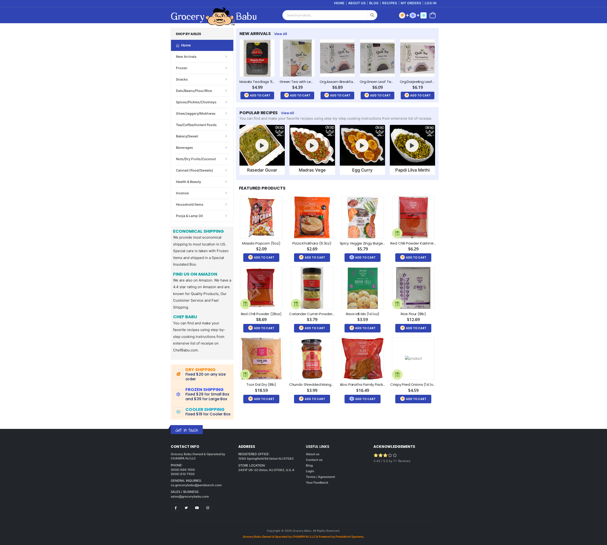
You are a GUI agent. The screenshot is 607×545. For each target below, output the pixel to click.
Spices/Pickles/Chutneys (196, 102)
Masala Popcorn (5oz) (261, 243)
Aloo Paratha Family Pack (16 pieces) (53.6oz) (379, 384)
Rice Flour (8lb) (413, 313)
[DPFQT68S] (377, 58)
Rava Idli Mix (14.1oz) (363, 313)
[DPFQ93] (413, 358)
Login (310, 471)
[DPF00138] (312, 217)
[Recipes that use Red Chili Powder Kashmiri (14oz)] (397, 233)
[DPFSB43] (312, 288)
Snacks (182, 79)
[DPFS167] (413, 217)
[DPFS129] (261, 288)
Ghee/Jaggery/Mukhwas (196, 113)
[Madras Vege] (312, 145)
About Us (357, 3)
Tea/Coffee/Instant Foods (196, 125)
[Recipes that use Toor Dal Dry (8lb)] (245, 374)
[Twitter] (186, 507)
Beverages (184, 147)
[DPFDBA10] (362, 217)
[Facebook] (175, 507)
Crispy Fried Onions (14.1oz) (413, 384)
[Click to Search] (372, 15)
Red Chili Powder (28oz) (261, 313)
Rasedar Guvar (262, 170)
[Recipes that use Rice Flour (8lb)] (397, 304)
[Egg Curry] (362, 145)
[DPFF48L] (413, 288)
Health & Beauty (188, 182)
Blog (374, 3)
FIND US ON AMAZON (195, 274)
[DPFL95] (261, 358)
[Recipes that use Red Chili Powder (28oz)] (245, 304)
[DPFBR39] (362, 358)
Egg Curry (362, 170)
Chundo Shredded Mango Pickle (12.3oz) (323, 384)
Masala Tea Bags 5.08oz (260, 81)
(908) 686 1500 (183, 470)
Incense (182, 193)
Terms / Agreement (320, 477)
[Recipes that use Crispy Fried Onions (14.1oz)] (397, 374)
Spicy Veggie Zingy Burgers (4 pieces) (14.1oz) (379, 243)
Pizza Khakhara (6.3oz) (311, 243)
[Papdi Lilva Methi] (412, 145)
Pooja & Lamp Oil (189, 216)
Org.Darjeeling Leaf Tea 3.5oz (425, 81)
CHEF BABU (185, 317)
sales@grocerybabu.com (190, 496)
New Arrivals (186, 56)
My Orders (411, 3)
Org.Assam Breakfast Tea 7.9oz (347, 81)
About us (312, 454)
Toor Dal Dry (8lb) (261, 384)
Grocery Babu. (302, 530)
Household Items (189, 204)
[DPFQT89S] (297, 58)
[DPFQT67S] (337, 58)
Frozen (181, 68)
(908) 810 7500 (183, 474)
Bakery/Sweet (187, 136)
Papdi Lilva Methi (412, 170)
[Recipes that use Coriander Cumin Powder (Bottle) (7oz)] (296, 304)
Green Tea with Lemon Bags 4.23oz (310, 81)
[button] (432, 15)
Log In (430, 3)
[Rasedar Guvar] (262, 145)
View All (280, 34)
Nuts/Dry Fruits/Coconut (196, 159)
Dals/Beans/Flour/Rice (194, 91)
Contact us (314, 460)
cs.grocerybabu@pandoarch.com (196, 485)
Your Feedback (317, 482)
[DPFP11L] (362, 288)
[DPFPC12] (261, 217)
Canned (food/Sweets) (194, 170)
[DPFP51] (312, 358)
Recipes (389, 3)
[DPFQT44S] (257, 58)
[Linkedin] (197, 507)
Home (339, 3)
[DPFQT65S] (417, 58)
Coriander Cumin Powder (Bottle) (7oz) (323, 313)
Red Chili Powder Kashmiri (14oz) (418, 243)
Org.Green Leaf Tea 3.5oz (382, 81)
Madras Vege (312, 170)
